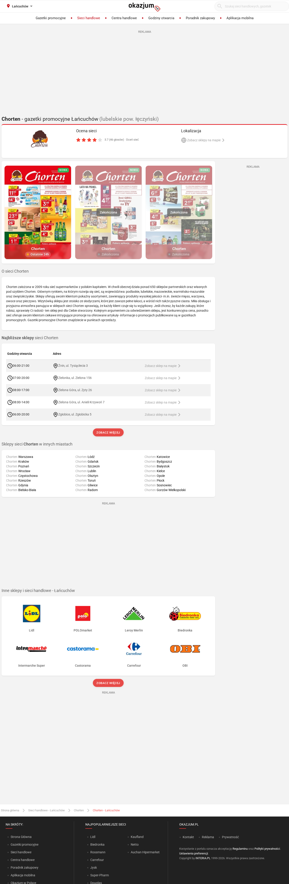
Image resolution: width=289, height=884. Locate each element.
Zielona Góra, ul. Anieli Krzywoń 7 (81, 402)
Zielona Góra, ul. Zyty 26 (75, 390)
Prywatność (230, 837)
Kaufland (137, 837)
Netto (135, 844)
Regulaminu (240, 848)
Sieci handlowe (21, 852)
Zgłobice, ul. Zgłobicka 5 (74, 414)
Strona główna (10, 810)
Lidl (92, 837)
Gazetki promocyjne (24, 844)
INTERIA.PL (203, 858)
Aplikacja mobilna (23, 875)
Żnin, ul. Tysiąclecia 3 (73, 365)
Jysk (93, 867)
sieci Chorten (30, 338)
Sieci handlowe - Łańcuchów (46, 810)
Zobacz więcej (108, 432)
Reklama (208, 837)
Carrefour (97, 860)
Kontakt (188, 837)
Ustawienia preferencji (193, 853)
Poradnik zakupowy (24, 867)
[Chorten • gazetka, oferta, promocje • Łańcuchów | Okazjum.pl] (39, 139)
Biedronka (97, 844)
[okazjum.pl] (144, 7)
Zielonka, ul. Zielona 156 (75, 378)
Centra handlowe (23, 860)
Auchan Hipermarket (145, 852)
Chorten (79, 810)
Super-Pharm (99, 875)
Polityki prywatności (267, 848)
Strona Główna (21, 837)
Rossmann (97, 852)
